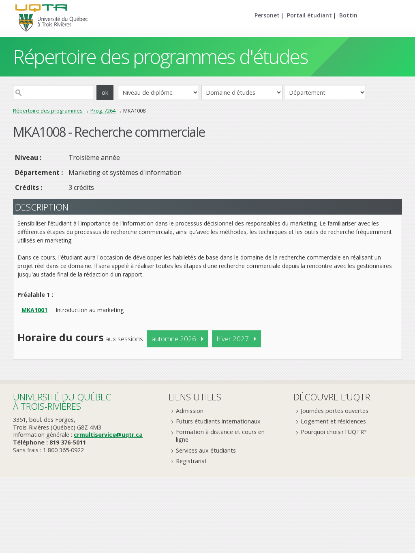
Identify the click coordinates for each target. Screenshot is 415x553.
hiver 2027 (233, 338)
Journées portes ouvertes (334, 411)
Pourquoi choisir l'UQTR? (334, 432)
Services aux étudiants (206, 450)
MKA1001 (34, 310)
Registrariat (191, 461)
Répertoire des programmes (48, 110)
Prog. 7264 (103, 110)
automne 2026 (174, 338)
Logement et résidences (333, 421)
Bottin (348, 15)
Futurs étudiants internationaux (218, 421)
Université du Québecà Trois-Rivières (62, 401)
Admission (189, 411)
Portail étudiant (309, 15)
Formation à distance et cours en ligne (220, 435)
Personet (267, 15)
